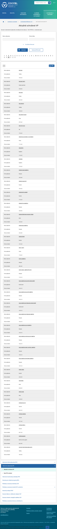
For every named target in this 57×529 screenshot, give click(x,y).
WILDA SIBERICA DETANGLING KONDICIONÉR (27, 303)
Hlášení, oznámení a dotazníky (36, 14)
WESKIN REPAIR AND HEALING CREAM (26, 214)
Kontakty (28, 508)
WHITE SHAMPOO (22, 258)
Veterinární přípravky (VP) (8, 465)
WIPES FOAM (21, 391)
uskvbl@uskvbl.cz (4, 515)
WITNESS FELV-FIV (22, 402)
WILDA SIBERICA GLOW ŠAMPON (25, 325)
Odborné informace (23, 13)
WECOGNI (21, 92)
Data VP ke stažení (8, 473)
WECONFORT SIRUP (22, 114)
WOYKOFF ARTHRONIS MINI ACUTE (25, 447)
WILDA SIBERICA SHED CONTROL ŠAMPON (27, 347)
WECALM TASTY (22, 81)
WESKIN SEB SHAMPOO (23, 225)
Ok (47, 527)
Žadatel (12, 13)
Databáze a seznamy (50, 13)
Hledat (49, 2)
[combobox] (41, 2)
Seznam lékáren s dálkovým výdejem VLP (11, 494)
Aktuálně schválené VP (9, 469)
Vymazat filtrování (36, 50)
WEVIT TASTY (21, 247)
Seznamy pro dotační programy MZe (10, 480)
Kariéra (28, 513)
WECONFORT (21, 103)
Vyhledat (23, 50)
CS (54, 2)
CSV (52, 65)
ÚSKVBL (4, 13)
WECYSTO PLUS (22, 125)
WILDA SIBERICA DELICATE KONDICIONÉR (27, 280)
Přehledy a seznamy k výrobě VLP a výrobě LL (12, 487)
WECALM (20, 70)
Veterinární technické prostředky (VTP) (11, 476)
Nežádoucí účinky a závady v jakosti (34, 510)
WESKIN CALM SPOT (23, 181)
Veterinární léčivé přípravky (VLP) (9, 462)
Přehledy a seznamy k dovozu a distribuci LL (12, 500)
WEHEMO (20, 159)
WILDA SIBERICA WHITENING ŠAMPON (26, 358)
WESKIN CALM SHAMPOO (24, 170)
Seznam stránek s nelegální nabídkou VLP (11, 497)
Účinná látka (32, 36)
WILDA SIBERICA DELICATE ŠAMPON (26, 292)
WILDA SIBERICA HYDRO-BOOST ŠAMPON (27, 336)
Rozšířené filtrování (29, 44)
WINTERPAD (21, 380)
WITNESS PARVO (22, 425)
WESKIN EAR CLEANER (23, 192)
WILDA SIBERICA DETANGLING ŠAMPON (26, 314)
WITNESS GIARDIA (22, 413)
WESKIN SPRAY (22, 236)
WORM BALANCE (22, 436)
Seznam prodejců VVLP (7, 490)
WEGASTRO (21, 147)
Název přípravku (6, 36)
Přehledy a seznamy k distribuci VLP (10, 483)
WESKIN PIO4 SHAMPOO (23, 203)
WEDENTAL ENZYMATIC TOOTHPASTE (26, 136)
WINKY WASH (21, 369)
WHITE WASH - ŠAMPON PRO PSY (25, 269)
